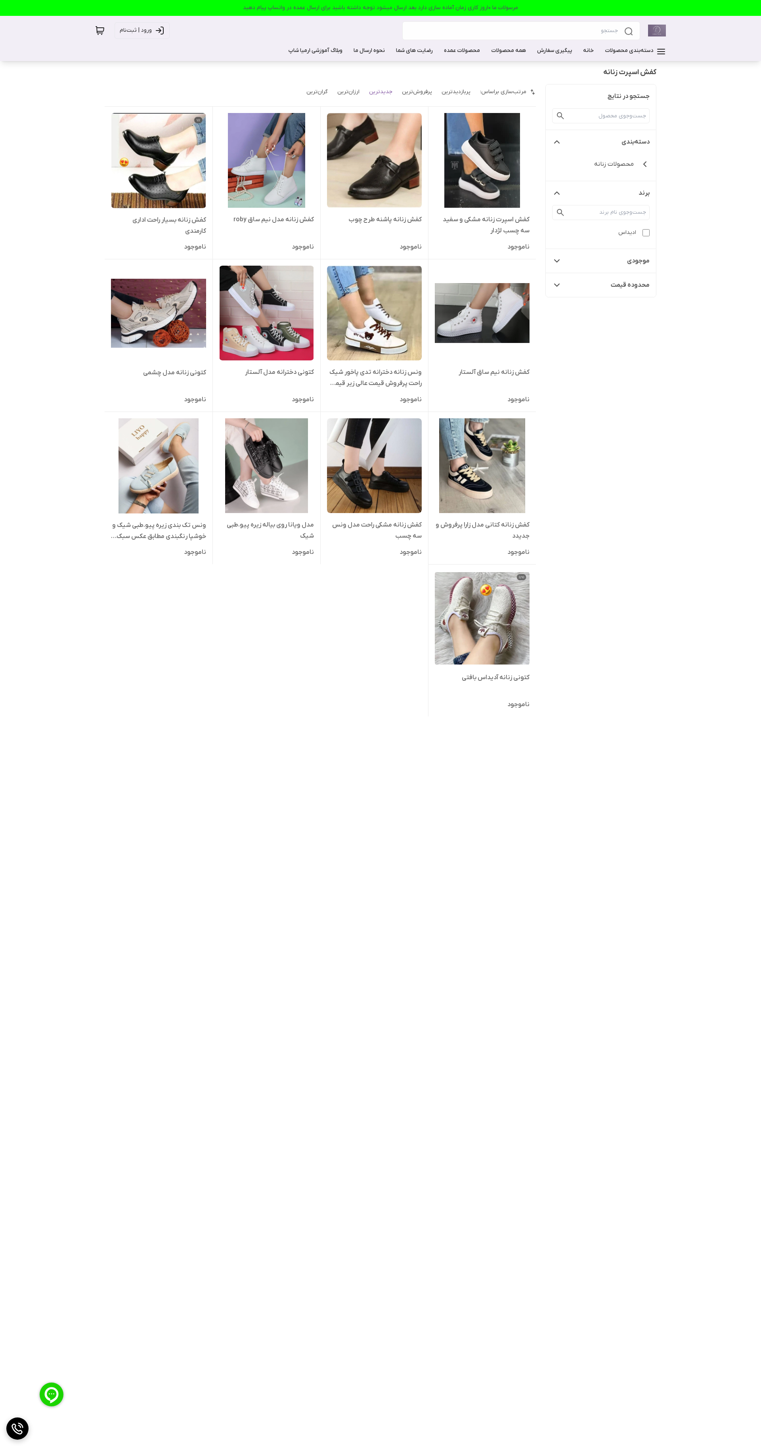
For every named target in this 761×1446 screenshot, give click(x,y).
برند (644, 193)
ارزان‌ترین (348, 92)
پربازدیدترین (456, 92)
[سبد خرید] (100, 30)
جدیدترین (380, 92)
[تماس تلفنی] (17, 1428)
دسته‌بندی (635, 142)
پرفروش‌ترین (417, 92)
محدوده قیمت (630, 285)
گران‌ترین (317, 92)
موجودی (638, 261)
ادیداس (627, 232)
